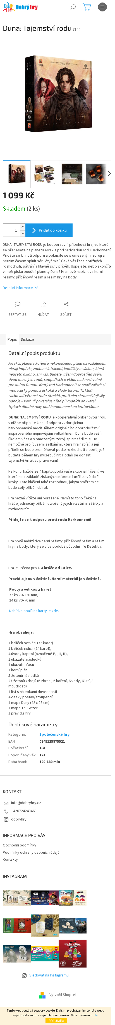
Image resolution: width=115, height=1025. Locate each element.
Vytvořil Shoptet (62, 995)
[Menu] (102, 7)
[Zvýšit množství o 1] (22, 227)
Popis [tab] (12, 339)
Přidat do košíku (53, 230)
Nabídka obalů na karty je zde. (34, 611)
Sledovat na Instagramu (49, 975)
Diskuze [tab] (27, 339)
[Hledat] (73, 7)
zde (94, 1015)
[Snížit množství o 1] (22, 233)
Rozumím (56, 1020)
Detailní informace (18, 288)
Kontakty (10, 859)
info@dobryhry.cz (26, 803)
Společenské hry (54, 734)
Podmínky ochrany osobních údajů (31, 852)
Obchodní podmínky (19, 845)
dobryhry (19, 819)
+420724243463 (24, 811)
